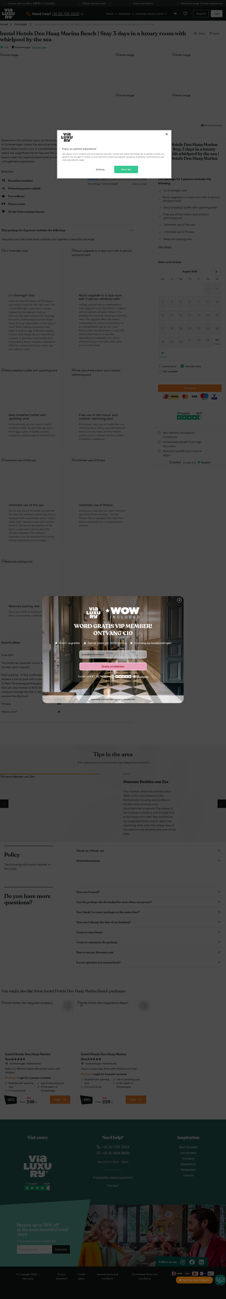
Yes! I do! (126, 169)
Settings (100, 169)
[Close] (167, 134)
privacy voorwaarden (125, 699)
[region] (114, 154)
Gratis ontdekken (113, 666)
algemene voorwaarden (102, 699)
